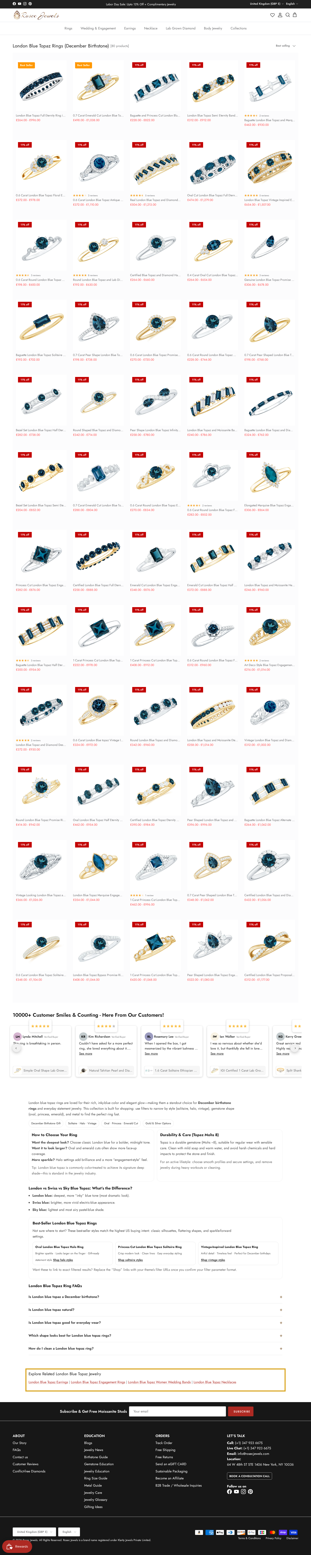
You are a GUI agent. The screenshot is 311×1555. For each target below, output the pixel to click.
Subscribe (242, 1412)
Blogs (88, 1442)
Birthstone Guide (96, 1457)
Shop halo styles (63, 1260)
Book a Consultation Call (249, 1476)
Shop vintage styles (213, 1260)
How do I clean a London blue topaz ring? (61, 1348)
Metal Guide (93, 1485)
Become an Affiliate (170, 1478)
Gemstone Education (99, 1464)
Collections (238, 28)
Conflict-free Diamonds (29, 1471)
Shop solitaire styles (130, 1260)
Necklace (150, 28)
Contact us (20, 1457)
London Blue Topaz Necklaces (215, 1382)
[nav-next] (294, 1048)
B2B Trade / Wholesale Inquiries (179, 1485)
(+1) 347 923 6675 (249, 1442)
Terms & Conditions (249, 1538)
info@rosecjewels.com (253, 1453)
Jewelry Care (93, 1492)
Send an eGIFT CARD (171, 1464)
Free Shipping (165, 1449)
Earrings (130, 28)
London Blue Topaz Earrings (48, 1382)
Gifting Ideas (93, 1506)
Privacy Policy (273, 1538)
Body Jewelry (213, 28)
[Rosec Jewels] (36, 15)
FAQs (17, 1449)
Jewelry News (93, 1449)
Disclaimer (292, 1538)
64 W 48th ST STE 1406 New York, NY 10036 (260, 1464)
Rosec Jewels (30, 1540)
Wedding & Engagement (98, 28)
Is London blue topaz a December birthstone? (64, 1296)
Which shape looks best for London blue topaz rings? (70, 1335)
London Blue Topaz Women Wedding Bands (159, 1382)
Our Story (19, 1442)
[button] (272, 15)
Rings (68, 28)
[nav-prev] (16, 1048)
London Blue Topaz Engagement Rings (98, 1382)
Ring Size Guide (95, 1478)
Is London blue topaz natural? (51, 1309)
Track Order (164, 1442)
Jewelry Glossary (95, 1499)
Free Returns (164, 1457)
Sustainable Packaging (171, 1471)
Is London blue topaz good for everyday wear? (65, 1322)
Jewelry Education (96, 1471)
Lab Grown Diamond (180, 28)
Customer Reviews (25, 1464)
